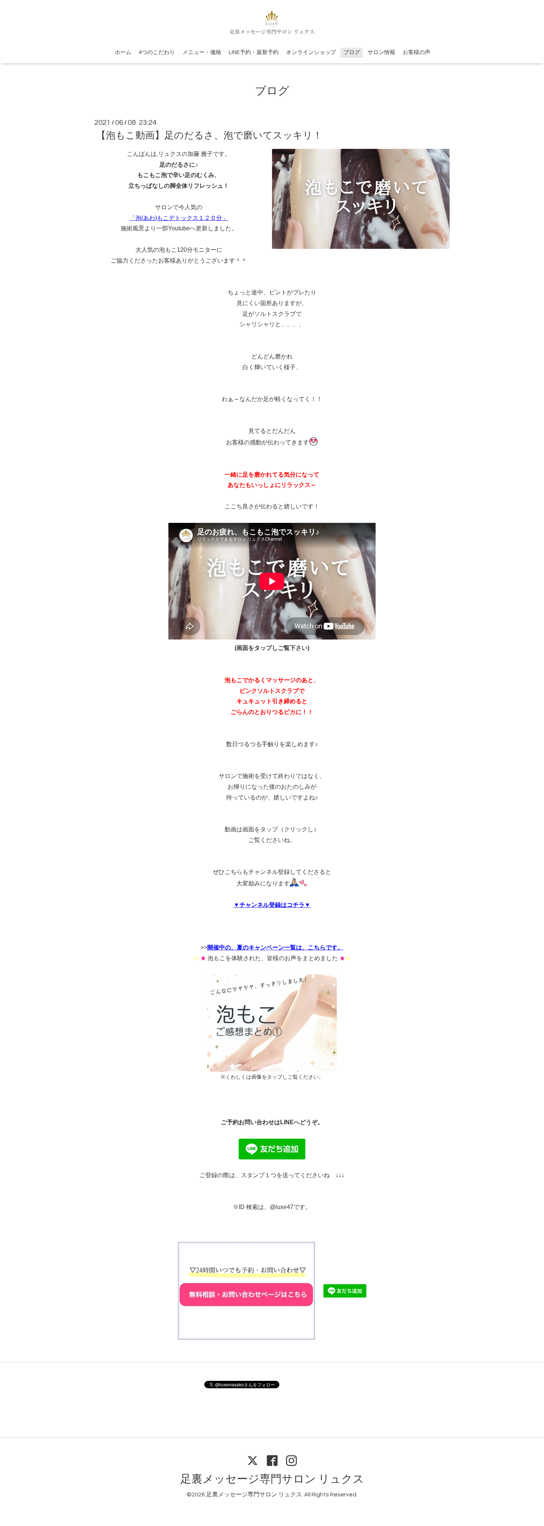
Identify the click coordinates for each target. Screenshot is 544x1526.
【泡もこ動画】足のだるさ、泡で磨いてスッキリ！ (209, 135)
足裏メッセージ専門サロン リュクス (272, 1479)
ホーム (123, 52)
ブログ (351, 52)
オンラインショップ (311, 52)
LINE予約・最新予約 (254, 52)
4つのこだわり (157, 52)
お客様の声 (416, 52)
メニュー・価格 (201, 52)
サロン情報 (381, 52)
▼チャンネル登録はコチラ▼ (272, 905)
